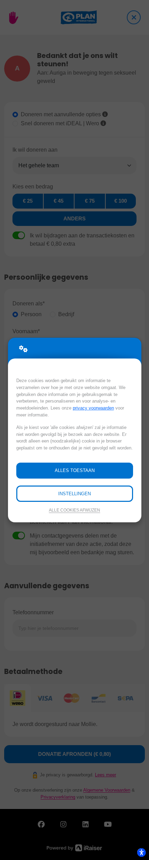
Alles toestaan (75, 470)
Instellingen (74, 493)
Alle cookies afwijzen (74, 510)
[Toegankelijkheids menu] (141, 852)
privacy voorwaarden (93, 408)
